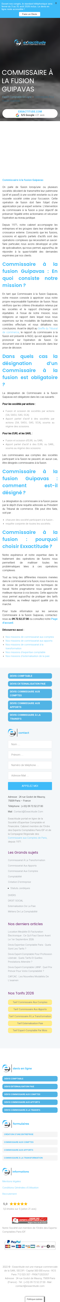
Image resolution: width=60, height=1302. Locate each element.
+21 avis (31, 113)
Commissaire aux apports (18, 1150)
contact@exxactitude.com (28, 811)
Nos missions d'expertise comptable (25, 652)
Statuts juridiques (20, 888)
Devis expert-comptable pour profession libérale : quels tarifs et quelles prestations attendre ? (30, 958)
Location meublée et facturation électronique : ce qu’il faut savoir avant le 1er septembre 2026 (29, 935)
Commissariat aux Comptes (23, 871)
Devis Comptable (21, 676)
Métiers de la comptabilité (22, 911)
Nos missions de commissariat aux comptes (30, 636)
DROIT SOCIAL (15, 900)
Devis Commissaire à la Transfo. (25, 717)
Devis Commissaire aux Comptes (25, 693)
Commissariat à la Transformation (26, 860)
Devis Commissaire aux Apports (25, 705)
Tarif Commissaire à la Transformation (30, 1016)
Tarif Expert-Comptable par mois (30, 1030)
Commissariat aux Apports (22, 865)
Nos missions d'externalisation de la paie (28, 656)
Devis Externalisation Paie (28, 683)
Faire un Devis (29, 14)
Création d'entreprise (19, 882)
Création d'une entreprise (18, 1134)
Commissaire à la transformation (23, 1158)
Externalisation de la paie (22, 906)
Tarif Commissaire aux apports (30, 1009)
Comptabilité (15, 876)
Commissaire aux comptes (18, 1142)
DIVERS (12, 895)
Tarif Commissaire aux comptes (30, 1002)
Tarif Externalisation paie (30, 1023)
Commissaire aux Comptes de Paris (27, 837)
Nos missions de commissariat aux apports (29, 640)
